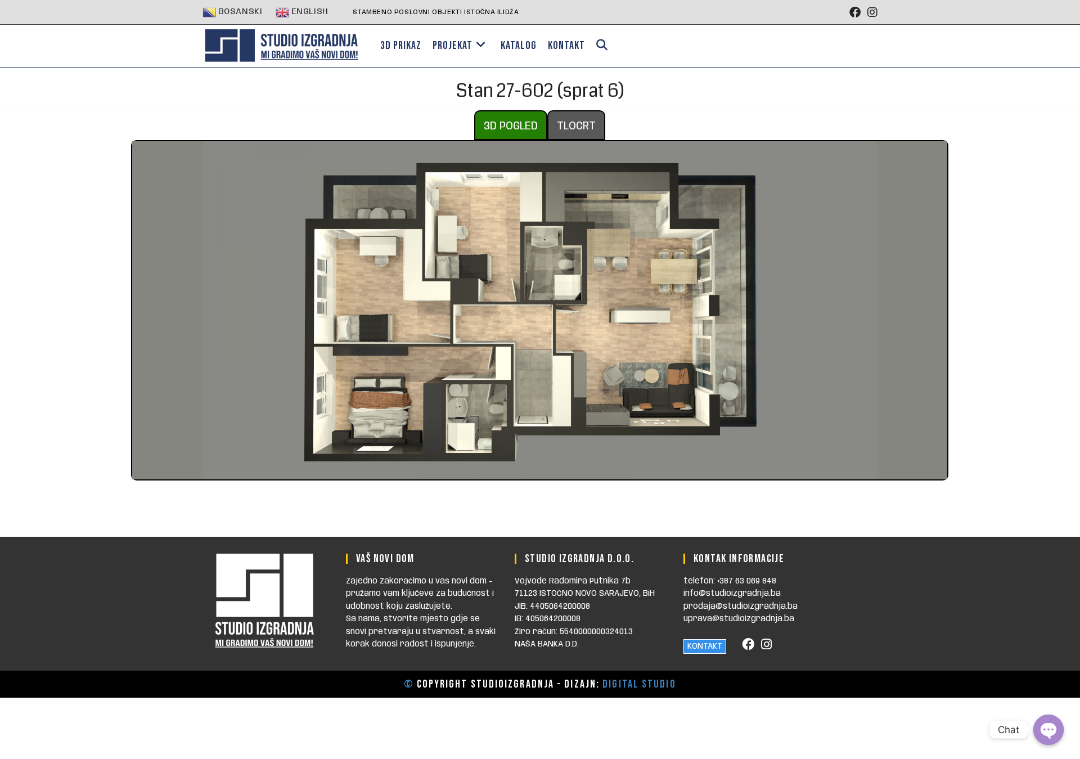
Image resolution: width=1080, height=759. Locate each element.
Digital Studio (639, 684)
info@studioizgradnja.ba (732, 594)
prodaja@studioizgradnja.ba (740, 606)
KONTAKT (704, 646)
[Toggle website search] (602, 46)
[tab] (510, 125)
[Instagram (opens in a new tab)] (871, 13)
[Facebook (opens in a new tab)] (855, 13)
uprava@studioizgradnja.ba (738, 619)
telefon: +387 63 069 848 (729, 581)
